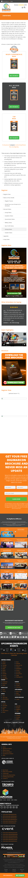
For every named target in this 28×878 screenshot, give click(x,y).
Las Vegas (4, 677)
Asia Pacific (4, 705)
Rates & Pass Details (8, 197)
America (4, 704)
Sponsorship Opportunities (9, 775)
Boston (4, 663)
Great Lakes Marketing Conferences (10, 821)
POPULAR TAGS (6, 812)
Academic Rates (9, 216)
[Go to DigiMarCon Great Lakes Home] (6, 12)
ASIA (16, 704)
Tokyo (17, 711)
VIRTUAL (3, 702)
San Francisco (19, 673)
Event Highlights (7, 330)
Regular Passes (9, 201)
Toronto (18, 685)
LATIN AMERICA (18, 689)
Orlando (18, 667)
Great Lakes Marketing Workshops (10, 841)
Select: (1, 649)
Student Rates (8, 232)
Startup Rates (8, 229)
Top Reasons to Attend (8, 753)
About (4, 747)
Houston (4, 675)
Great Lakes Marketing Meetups (10, 836)
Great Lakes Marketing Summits (10, 839)
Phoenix (17, 670)
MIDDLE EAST (4, 687)
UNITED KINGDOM (19, 697)
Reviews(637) (20, 5)
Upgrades (6, 236)
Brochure (4, 351)
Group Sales (6, 239)
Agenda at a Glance (7, 748)
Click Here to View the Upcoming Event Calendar (14, 654)
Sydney (17, 718)
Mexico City (18, 691)
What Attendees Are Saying (11, 302)
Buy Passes (5, 770)
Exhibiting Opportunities (8, 776)
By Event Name (7, 649)
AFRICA (3, 693)
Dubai (3, 689)
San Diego (18, 672)
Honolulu (4, 673)
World (3, 712)
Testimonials (6, 773)
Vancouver (18, 687)
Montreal (18, 683)
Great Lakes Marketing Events (9, 814)
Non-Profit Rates (9, 226)
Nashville (18, 663)
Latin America (5, 710)
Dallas (3, 668)
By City (13, 649)
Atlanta (3, 662)
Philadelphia (18, 668)
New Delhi (18, 706)
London (17, 699)
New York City (19, 665)
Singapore (18, 709)
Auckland (18, 715)
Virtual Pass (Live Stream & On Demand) (13, 205)
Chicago (4, 667)
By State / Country (18, 649)
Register (4, 190)
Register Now (7, 194)
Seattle (17, 675)
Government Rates (10, 219)
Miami (17, 662)
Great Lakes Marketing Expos (9, 823)
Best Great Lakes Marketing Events (10, 817)
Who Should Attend (7, 752)
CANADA (17, 681)
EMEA (3, 709)
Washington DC (19, 677)
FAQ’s (4, 755)
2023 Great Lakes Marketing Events (10, 816)
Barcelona (4, 683)
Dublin (3, 685)
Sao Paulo (18, 695)
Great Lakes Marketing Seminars (10, 837)
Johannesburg (5, 699)
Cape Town (4, 697)
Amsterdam (4, 681)
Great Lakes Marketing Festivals (10, 832)
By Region (25, 649)
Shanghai (18, 707)
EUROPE (3, 679)
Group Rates (8, 212)
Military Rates (8, 222)
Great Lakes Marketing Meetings (10, 834)
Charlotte (4, 665)
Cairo (3, 695)
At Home (4, 707)
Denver (4, 670)
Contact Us (5, 778)
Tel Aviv (4, 691)
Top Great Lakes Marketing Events (10, 819)
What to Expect (6, 750)
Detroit (3, 672)
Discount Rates (7, 209)
